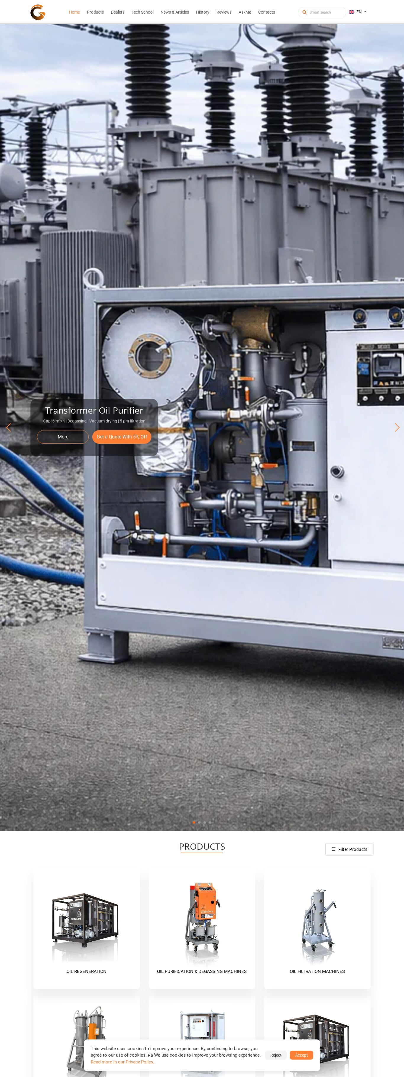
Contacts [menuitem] (266, 12)
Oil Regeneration (86, 971)
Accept (301, 1055)
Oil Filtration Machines (317, 971)
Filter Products (349, 849)
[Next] (394, 427)
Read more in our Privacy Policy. (122, 1062)
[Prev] (9, 427)
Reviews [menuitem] (224, 12)
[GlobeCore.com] (37, 12)
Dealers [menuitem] (118, 12)
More (63, 437)
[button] (194, 822)
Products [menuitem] (95, 12)
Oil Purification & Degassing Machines (202, 971)
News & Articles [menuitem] (175, 12)
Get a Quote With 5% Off (122, 437)
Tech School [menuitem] (142, 12)
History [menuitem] (202, 12)
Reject (276, 1055)
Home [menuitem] (74, 12)
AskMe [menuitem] (245, 12)
